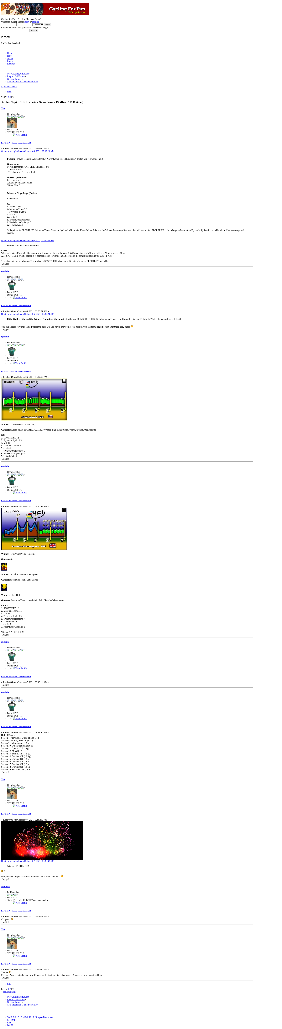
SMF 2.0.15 (13, 1017)
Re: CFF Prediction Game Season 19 (16, 143)
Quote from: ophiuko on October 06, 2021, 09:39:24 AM (27, 151)
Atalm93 (5, 886)
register (35, 22)
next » (14, 86)
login (26, 22)
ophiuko (5, 271)
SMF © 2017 (27, 1017)
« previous (6, 86)
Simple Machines (44, 1017)
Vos (3, 108)
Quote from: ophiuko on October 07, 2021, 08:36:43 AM (27, 861)
